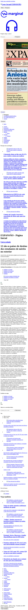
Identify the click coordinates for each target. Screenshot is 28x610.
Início (5, 568)
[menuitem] (5, 124)
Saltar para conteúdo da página (8, 1)
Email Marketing (7, 602)
